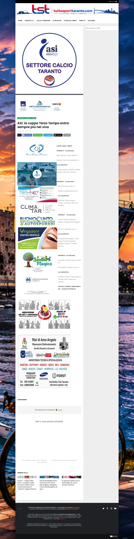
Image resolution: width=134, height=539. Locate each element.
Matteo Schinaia (72, 509)
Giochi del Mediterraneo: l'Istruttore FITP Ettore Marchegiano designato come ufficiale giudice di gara (48, 485)
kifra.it (62, 519)
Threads (59, 135)
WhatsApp (38, 135)
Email (68, 135)
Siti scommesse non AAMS (93, 28)
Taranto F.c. (29, 21)
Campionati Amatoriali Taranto (26, 118)
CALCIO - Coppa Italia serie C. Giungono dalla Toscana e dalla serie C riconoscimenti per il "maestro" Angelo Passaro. (27, 485)
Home (20, 21)
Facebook (28, 135)
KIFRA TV (82, 21)
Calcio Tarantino (43, 21)
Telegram (49, 135)
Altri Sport (57, 21)
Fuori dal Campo (70, 21)
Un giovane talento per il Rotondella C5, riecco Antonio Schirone (71, 483)
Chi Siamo (91, 21)
